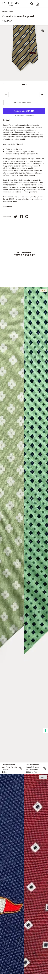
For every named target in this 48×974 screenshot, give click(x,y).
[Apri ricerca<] (31, 3)
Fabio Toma (8, 12)
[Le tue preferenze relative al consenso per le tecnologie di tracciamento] (45, 730)
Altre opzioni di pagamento (24, 115)
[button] (44, 84)
